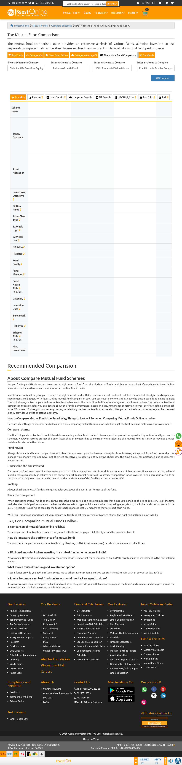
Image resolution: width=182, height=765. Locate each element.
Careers (46, 671)
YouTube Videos (151, 610)
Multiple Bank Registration (124, 632)
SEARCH (113, 3)
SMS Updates (17, 650)
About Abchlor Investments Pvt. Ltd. (57, 695)
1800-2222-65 (17, 2)
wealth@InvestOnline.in (89, 701)
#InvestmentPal (52, 665)
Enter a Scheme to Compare (23, 62)
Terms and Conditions (21, 696)
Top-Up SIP (49, 619)
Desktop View (91, 738)
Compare (164, 77)
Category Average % (85, 55)
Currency (14, 659)
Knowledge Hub (151, 628)
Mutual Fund (70, 12)
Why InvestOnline (52, 688)
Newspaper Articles (153, 615)
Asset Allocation (118, 654)
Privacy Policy (17, 701)
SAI (151, 667)
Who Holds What (52, 646)
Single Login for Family (122, 619)
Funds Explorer (151, 645)
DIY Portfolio (50, 615)
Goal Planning (50, 628)
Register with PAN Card (122, 615)
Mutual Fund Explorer (21, 610)
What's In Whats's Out (54, 650)
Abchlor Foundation (55, 659)
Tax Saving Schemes (20, 624)
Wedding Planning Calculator (92, 619)
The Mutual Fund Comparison (119, 55)
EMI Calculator (84, 615)
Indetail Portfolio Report (123, 650)
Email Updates (17, 646)
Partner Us (164, 713)
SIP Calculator (84, 610)
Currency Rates (151, 654)
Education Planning (87, 632)
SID (156, 667)
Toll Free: (82, 688)
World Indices (17, 663)
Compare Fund (50, 637)
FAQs (46, 701)
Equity (87, 12)
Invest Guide (16, 668)
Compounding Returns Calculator (88, 652)
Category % (35, 55)
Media (132, 12)
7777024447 (83, 697)
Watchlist (150, 2)
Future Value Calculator (89, 628)
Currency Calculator (153, 649)
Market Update (151, 632)
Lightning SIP (50, 624)
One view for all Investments (125, 663)
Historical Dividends (20, 632)
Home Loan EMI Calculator (90, 624)
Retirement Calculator (88, 659)
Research (116, 12)
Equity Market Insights (21, 637)
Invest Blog (16, 672)
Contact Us (82, 682)
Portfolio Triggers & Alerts (124, 659)
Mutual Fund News (153, 662)
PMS (45, 641)
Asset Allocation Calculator (91, 646)
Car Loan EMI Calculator (89, 641)
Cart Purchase (117, 624)
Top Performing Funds (21, 619)
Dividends (148, 55)
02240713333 (84, 693)
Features (100, 12)
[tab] (18, 97)
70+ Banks (115, 628)
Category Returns (19, 615)
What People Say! (19, 718)
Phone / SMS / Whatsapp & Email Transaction (124, 670)
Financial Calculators (89, 604)
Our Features (117, 604)
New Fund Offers (58, 55)
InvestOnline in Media (157, 604)
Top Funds (17, 55)
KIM (145, 667)
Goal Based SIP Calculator (90, 637)
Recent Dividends (19, 628)
